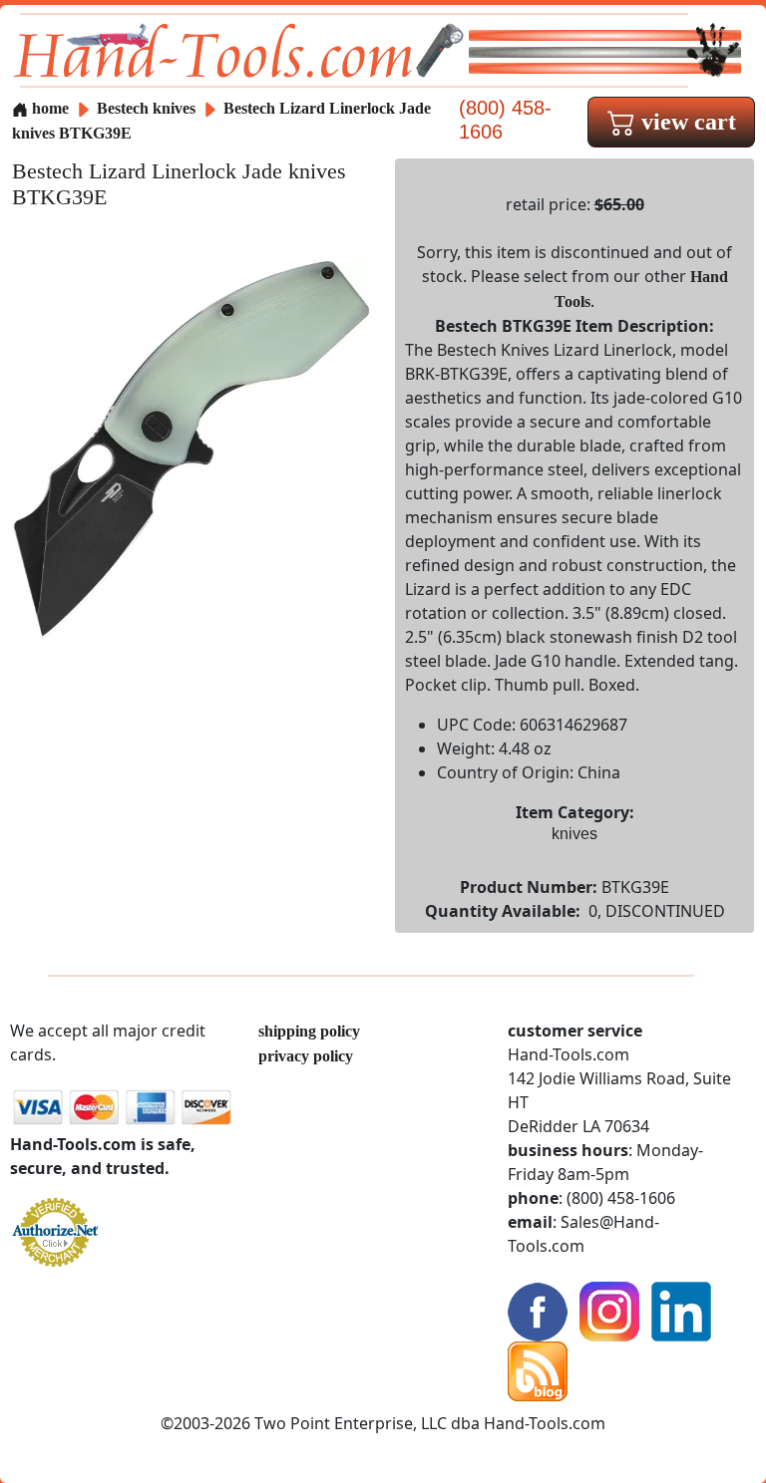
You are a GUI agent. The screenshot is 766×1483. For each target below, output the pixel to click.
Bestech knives (146, 108)
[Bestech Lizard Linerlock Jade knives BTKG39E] (191, 447)
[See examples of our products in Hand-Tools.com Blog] (538, 1369)
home (48, 108)
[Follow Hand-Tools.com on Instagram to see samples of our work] (609, 1310)
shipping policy (309, 1031)
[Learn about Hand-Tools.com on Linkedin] (681, 1310)
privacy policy (305, 1055)
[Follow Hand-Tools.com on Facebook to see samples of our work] (538, 1310)
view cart (685, 122)
